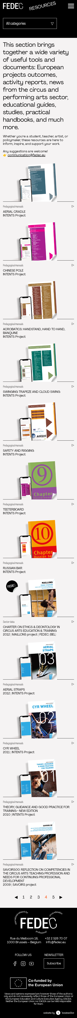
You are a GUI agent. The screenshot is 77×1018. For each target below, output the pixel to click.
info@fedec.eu (56, 942)
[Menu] (71, 6)
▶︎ (60, 897)
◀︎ (16, 897)
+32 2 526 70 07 (56, 938)
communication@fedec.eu (26, 155)
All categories (16, 23)
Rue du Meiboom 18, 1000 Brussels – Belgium (24, 940)
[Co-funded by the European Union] (38, 991)
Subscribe (54, 963)
